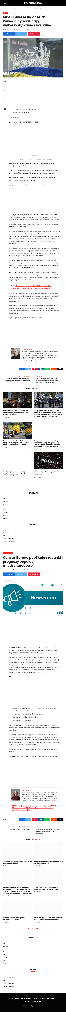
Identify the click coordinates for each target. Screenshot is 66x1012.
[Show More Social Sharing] (42, 34)
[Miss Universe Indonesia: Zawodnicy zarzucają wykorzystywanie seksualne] (33, 57)
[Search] (61, 3)
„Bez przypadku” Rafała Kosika (20, 829)
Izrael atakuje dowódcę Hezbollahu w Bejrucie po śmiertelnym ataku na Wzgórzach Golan (16, 412)
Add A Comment (33, 484)
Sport (4, 515)
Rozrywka (5, 518)
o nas (4, 530)
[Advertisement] (37, 93)
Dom (4, 498)
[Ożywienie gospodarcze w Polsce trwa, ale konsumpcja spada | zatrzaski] (48, 907)
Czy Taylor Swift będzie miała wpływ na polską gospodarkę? (17, 862)
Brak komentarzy (18, 29)
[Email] (5, 109)
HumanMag (30, 1006)
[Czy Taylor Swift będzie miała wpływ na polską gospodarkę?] (17, 850)
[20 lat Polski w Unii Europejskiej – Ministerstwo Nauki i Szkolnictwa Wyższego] (48, 877)
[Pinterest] (5, 95)
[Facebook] (5, 86)
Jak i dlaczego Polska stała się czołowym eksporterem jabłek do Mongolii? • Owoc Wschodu (47, 380)
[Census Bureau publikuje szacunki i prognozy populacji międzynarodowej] (33, 598)
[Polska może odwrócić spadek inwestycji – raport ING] (17, 907)
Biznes (4, 507)
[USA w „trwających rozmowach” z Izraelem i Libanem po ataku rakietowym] (48, 460)
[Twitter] (5, 91)
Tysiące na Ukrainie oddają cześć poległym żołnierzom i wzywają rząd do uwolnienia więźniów (17, 473)
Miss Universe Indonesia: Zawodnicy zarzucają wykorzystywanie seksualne (48, 831)
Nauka (4, 510)
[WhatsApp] (5, 104)
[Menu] (5, 3)
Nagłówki (5, 501)
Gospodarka (8, 553)
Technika (5, 512)
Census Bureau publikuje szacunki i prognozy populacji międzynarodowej (17, 380)
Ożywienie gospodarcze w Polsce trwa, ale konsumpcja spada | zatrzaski (48, 919)
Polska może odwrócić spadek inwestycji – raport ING (14, 919)
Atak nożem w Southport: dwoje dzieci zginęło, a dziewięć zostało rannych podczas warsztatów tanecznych (17, 443)
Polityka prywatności (8, 541)
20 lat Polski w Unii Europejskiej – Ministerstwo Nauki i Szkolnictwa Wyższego (46, 889)
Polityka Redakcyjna (8, 538)
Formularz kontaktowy (9, 533)
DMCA (4, 536)
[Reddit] (5, 100)
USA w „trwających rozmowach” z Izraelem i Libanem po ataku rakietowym (46, 473)
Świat (5, 12)
